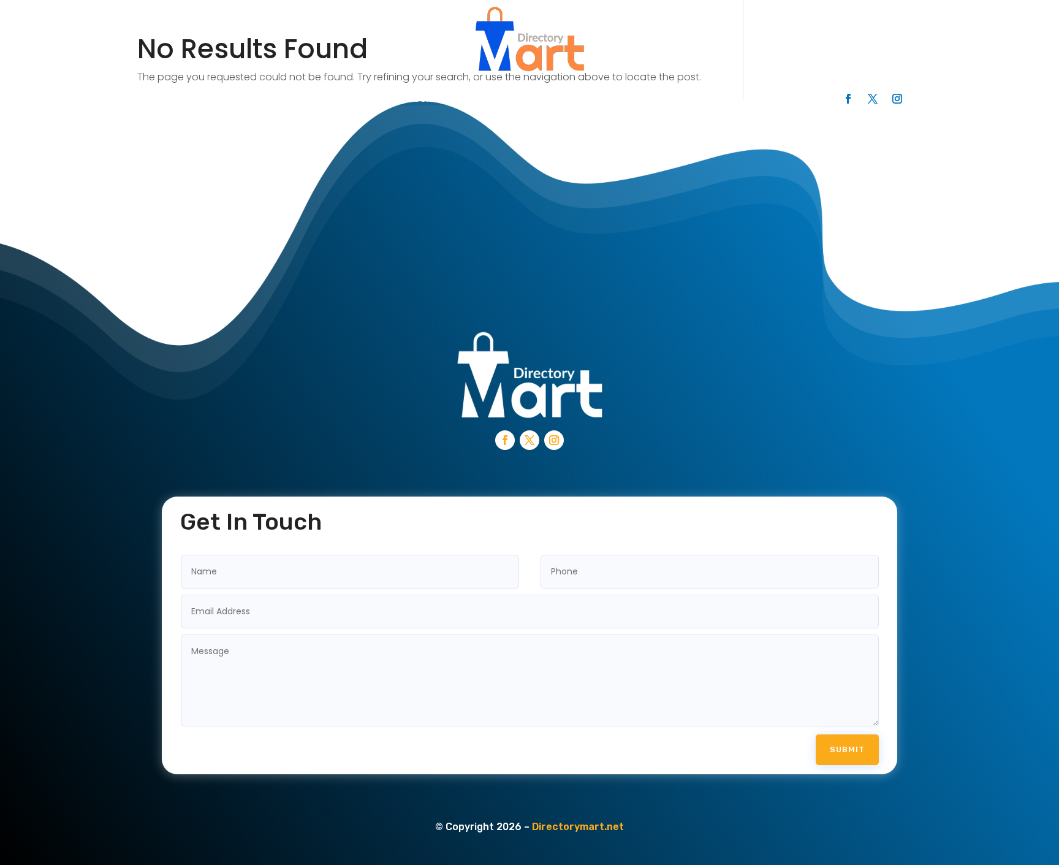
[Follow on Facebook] (848, 99)
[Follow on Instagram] (897, 99)
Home (165, 98)
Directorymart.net (578, 827)
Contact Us (512, 98)
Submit (847, 749)
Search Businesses (254, 98)
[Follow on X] (872, 99)
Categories (357, 98)
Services (434, 98)
